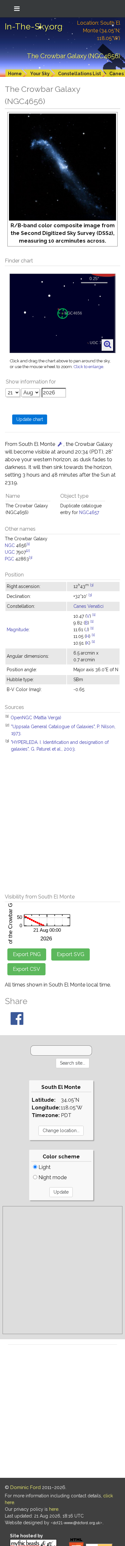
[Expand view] (107, 344)
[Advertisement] (62, 826)
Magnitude (18, 629)
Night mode (52, 1177)
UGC (10, 552)
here (53, 1509)
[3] (30, 557)
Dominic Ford (25, 1487)
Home (15, 73)
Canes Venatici (88, 606)
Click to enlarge (88, 366)
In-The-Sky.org (34, 26)
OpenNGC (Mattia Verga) (36, 717)
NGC (10, 545)
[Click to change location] (59, 444)
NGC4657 (89, 512)
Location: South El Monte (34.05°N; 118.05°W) (98, 30)
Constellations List (79, 73)
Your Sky (40, 73)
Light (44, 1167)
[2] (28, 550)
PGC (9, 558)
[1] (28, 544)
